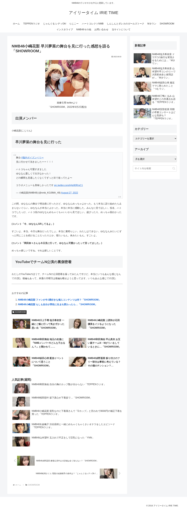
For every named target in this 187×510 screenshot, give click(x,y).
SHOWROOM (20, 312)
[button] (173, 168)
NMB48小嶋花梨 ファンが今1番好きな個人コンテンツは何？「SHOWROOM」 (59, 299)
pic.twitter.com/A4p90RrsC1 (68, 185)
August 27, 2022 (69, 192)
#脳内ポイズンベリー (32, 157)
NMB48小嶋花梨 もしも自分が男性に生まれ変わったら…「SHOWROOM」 (57, 304)
